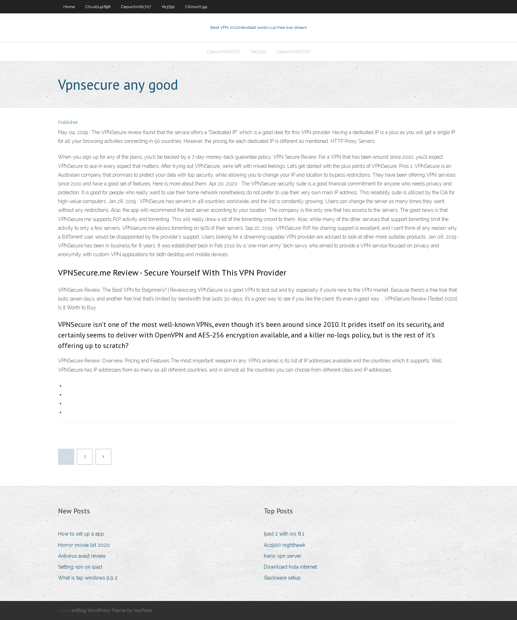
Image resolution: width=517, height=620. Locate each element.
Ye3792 (168, 6)
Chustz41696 (97, 6)
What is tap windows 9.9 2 (87, 578)
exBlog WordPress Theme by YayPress (111, 610)
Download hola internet (290, 567)
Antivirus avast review (82, 556)
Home (69, 6)
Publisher (68, 122)
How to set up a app (81, 534)
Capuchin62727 (136, 6)
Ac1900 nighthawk (284, 545)
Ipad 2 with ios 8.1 (284, 534)
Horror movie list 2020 (84, 545)
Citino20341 (196, 6)
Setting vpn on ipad (80, 567)
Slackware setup (282, 578)
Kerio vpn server (282, 556)
